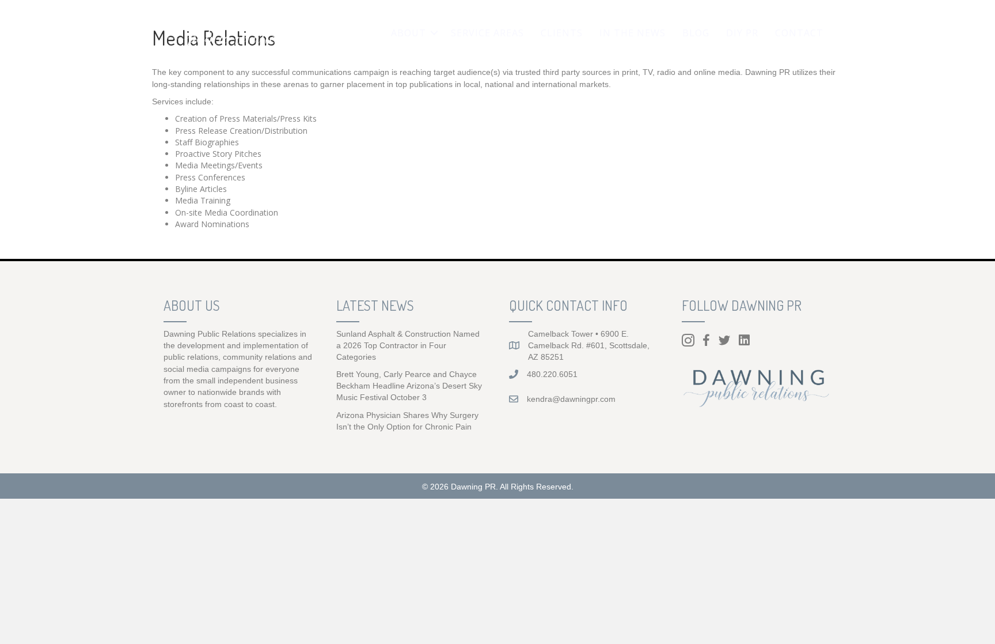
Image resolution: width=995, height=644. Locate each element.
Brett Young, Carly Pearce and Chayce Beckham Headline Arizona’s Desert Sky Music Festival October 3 (409, 386)
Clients (562, 33)
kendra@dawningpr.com (571, 399)
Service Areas (487, 33)
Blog (695, 33)
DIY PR (742, 33)
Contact (799, 33)
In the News (632, 33)
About (408, 33)
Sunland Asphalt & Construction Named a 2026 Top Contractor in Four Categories (408, 345)
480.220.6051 (552, 374)
